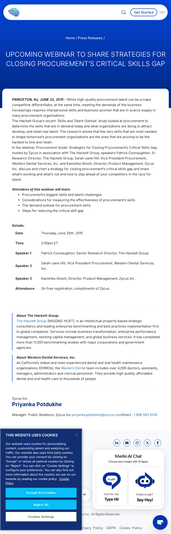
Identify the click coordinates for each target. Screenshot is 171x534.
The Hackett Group (31, 321)
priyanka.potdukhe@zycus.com (96, 415)
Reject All (41, 504)
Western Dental (73, 368)
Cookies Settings (41, 516)
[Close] (76, 435)
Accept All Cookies (41, 492)
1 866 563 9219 (145, 415)
